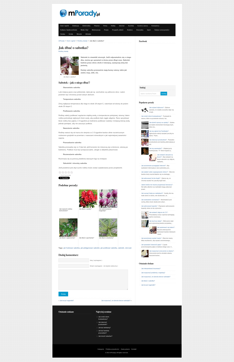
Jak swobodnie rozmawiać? (150, 200)
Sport (149, 30)
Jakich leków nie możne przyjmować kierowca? (157, 185)
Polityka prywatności (112, 349)
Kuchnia (131, 26)
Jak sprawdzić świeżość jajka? (151, 245)
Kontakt (133, 349)
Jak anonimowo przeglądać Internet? (153, 166)
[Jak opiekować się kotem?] (152, 230)
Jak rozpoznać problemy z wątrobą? (153, 273)
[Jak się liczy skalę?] (145, 223)
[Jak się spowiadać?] (145, 151)
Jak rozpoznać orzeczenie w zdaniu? (161, 251)
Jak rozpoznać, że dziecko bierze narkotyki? (115, 300)
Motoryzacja (96, 30)
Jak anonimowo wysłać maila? (151, 238)
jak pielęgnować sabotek (90, 248)
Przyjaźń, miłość (117, 30)
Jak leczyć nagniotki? (67, 300)
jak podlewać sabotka (109, 248)
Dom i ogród (64, 26)
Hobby (113, 26)
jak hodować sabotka (71, 248)
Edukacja (75, 26)
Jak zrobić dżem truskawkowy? (151, 116)
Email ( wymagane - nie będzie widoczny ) (104, 266)
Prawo (106, 30)
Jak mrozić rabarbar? (105, 336)
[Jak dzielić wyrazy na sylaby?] (145, 125)
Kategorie (101, 349)
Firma (105, 26)
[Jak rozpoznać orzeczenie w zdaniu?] (145, 253)
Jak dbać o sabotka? (73, 47)
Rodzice (130, 30)
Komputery (155, 26)
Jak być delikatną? (104, 328)
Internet (121, 26)
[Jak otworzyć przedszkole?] (145, 142)
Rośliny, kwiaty (82, 41)
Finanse (97, 26)
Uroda (71, 34)
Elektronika (86, 26)
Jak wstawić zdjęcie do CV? (158, 212)
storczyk (128, 248)
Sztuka (62, 34)
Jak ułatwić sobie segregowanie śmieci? (154, 172)
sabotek (121, 248)
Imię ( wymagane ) (96, 260)
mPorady (61, 41)
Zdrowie (88, 34)
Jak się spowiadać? (155, 148)
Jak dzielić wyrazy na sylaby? (159, 122)
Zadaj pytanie (125, 349)
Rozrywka (139, 30)
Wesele (79, 34)
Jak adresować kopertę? (149, 206)
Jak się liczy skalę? (155, 221)
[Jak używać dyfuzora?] (145, 110)
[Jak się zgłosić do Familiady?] (145, 133)
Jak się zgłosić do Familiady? (159, 131)
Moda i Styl (84, 30)
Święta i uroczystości (161, 30)
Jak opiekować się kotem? (166, 227)
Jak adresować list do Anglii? (150, 178)
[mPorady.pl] (82, 17)
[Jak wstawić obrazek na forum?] (152, 157)
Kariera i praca (142, 26)
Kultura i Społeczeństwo (68, 30)
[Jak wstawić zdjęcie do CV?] (145, 215)
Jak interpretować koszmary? (151, 268)
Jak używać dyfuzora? (156, 107)
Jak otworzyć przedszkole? (158, 140)
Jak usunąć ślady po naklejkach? (152, 193)
